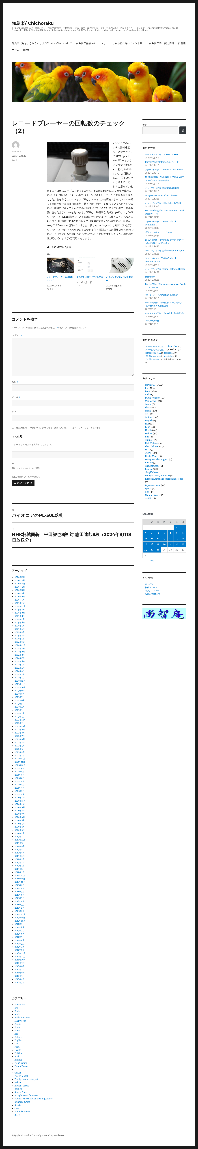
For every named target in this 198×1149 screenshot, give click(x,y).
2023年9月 (20, 690)
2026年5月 (20, 587)
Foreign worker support (26, 1079)
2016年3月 (19, 982)
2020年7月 (20, 814)
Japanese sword (22, 1102)
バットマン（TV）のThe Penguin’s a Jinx (164, 250)
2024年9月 (20, 651)
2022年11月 (20, 723)
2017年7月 (19, 930)
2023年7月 (20, 697)
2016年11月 (20, 956)
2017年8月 (19, 927)
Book (17, 1011)
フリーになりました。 (155, 346)
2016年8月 (20, 966)
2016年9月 (20, 963)
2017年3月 (19, 943)
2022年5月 (20, 742)
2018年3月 (19, 904)
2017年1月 (19, 950)
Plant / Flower (21, 1066)
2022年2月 (20, 752)
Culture (18, 1037)
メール (16, 397)
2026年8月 (20, 577)
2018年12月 (20, 875)
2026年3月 (20, 593)
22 (176, 544)
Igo (16, 1008)
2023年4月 (20, 707)
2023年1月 (19, 716)
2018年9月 (20, 885)
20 (164, 544)
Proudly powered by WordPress (49, 1135)
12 (158, 538)
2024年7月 (20, 658)
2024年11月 (20, 645)
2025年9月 (20, 612)
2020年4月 (20, 823)
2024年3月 (20, 671)
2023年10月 (20, 687)
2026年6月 (20, 583)
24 (145, 549)
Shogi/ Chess (21, 1092)
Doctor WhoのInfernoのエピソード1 (162, 162)
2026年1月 (20, 600)
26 (158, 549)
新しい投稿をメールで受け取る (26, 477)
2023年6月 (20, 700)
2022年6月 (20, 739)
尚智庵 (182, 43)
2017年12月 (20, 914)
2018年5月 (19, 898)
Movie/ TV (20, 1004)
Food (17, 1047)
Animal (18, 1060)
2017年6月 (20, 934)
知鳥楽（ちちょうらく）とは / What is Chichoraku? (42, 43)
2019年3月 (19, 865)
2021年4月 (19, 784)
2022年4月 (20, 745)
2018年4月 (19, 901)
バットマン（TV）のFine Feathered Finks (165, 269)
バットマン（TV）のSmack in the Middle (164, 313)
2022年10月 (20, 726)
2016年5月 (20, 976)
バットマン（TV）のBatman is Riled (162, 188)
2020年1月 (19, 833)
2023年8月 (20, 694)
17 (146, 544)
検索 (144, 125)
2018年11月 (20, 878)
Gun (17, 1108)
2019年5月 (20, 859)
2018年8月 (19, 888)
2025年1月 (19, 638)
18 (152, 544)
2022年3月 (20, 749)
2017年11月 (20, 917)
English (18, 1040)
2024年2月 (20, 674)
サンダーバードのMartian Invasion (161, 295)
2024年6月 (20, 661)
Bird (17, 1056)
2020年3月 (20, 827)
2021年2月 (19, 791)
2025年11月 (20, 606)
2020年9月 (20, 807)
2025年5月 (20, 625)
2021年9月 (20, 768)
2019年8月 (20, 849)
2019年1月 (19, 872)
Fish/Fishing (21, 1063)
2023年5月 (20, 703)
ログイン (149, 584)
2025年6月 (20, 622)
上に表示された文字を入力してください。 (32, 444)
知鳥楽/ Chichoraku (33, 23)
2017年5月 (19, 937)
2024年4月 (20, 668)
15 (177, 538)
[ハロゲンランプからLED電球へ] (120, 265)
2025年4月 (20, 629)
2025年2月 (20, 635)
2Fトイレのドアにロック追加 (158, 232)
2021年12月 (20, 758)
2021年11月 (20, 762)
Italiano (18, 1082)
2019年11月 (20, 839)
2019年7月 (20, 852)
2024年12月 (20, 642)
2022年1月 (19, 755)
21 (170, 544)
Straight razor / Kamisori (27, 1095)
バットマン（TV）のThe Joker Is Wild (163, 203)
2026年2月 (20, 596)
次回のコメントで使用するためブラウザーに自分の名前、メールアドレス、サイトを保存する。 (59, 428)
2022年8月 (20, 732)
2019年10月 (20, 843)
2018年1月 (19, 911)
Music (18, 1030)
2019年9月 (20, 846)
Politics (18, 1053)
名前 (15, 381)
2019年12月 (20, 836)
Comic (18, 1024)
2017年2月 (19, 946)
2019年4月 (20, 862)
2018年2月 (19, 908)
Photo (17, 1027)
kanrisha (16, 151)
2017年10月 (20, 921)
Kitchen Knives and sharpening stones (34, 1098)
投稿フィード (151, 587)
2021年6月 (20, 778)
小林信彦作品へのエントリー (129, 43)
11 (152, 538)
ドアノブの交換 (152, 321)
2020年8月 (20, 810)
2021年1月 (19, 794)
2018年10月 (20, 882)
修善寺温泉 (150, 276)
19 (158, 544)
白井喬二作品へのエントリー (92, 43)
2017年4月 (19, 940)
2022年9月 (20, 729)
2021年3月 (19, 788)
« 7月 (151, 561)
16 (183, 538)
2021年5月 (19, 781)
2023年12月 (20, 681)
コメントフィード (153, 590)
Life (16, 1043)
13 (164, 538)
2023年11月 (20, 684)
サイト (15, 412)
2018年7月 (19, 891)
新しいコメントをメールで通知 (26, 468)
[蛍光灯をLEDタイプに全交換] (90, 265)
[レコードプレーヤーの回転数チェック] (60, 265)
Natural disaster (22, 1111)
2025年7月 (20, 619)
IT (16, 1069)
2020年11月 (20, 801)
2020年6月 (20, 817)
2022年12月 (20, 719)
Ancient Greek (22, 1085)
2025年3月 (20, 632)
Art (16, 1034)
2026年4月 (20, 590)
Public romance (22, 1017)
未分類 (18, 1115)
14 (170, 538)
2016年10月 (20, 959)
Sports (18, 1105)
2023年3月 (19, 710)
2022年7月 (20, 736)
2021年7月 (19, 775)
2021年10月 (20, 765)
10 (145, 538)
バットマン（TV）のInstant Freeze (161, 154)
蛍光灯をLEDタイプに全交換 (90, 277)
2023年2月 (20, 713)
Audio (15, 160)
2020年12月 (20, 797)
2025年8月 (20, 616)
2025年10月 (20, 609)
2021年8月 (19, 771)
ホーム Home (21, 49)
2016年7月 (20, 969)
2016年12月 (20, 953)
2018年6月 (20, 895)
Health (18, 1050)
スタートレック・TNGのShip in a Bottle (164, 169)
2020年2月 (20, 830)
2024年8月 (20, 655)
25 (152, 549)
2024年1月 (19, 677)
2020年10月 (20, 804)
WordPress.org (152, 594)
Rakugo (18, 1089)
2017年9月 (20, 924)
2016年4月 (20, 979)
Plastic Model (21, 1076)
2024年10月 (20, 648)
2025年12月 (20, 603)
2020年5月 (20, 820)
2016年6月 (20, 972)
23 (183, 544)
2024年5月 (20, 664)
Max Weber (20, 1021)
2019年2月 (20, 869)
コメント (17, 335)
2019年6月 (20, 856)
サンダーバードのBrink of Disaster (161, 195)
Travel (18, 1072)
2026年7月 (20, 580)
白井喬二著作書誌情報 (161, 43)
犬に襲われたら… (153, 353)
